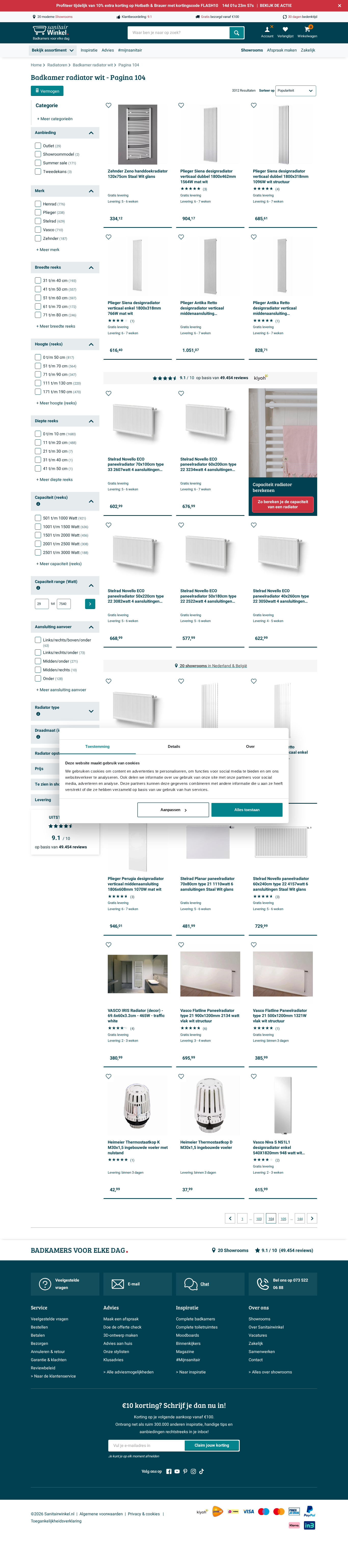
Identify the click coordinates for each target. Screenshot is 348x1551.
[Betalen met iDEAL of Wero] (233, 1511)
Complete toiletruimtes (197, 1327)
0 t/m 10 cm (59, 434)
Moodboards (187, 1335)
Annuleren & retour (48, 1352)
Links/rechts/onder (64, 653)
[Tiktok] (201, 1471)
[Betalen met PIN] (294, 1511)
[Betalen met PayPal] (309, 1511)
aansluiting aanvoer (61, 690)
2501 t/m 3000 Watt (65, 553)
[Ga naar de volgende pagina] (312, 1218)
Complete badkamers (195, 1319)
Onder (53, 679)
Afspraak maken (282, 50)
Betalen (38, 1335)
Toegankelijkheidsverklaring (56, 1521)
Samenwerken (262, 1352)
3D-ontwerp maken (120, 1335)
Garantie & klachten (48, 1360)
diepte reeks (54, 480)
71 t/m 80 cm (59, 315)
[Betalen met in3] (309, 1525)
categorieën (55, 119)
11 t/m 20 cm (59, 443)
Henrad (54, 204)
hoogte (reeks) (56, 403)
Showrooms (252, 50)
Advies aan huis (117, 1344)
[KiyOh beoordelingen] (202, 1511)
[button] (108, 105)
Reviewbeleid (43, 1368)
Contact (256, 1360)
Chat (204, 1284)
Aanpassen (170, 810)
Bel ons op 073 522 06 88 (290, 1284)
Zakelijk (308, 50)
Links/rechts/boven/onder (67, 642)
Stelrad (54, 221)
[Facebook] (169, 1471)
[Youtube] (177, 1471)
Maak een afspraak (121, 1319)
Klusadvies (113, 1360)
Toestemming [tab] (97, 746)
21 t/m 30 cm (58, 451)
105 (283, 1219)
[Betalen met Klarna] (294, 1525)
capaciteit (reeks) (59, 564)
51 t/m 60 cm (59, 298)
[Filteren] (90, 604)
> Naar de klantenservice (53, 1376)
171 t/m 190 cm (62, 392)
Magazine (185, 1352)
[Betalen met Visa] (248, 1511)
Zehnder (55, 238)
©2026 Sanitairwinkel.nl (52, 1514)
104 (271, 1219)
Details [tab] (174, 746)
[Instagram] (193, 1471)
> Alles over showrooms (270, 1372)
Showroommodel (61, 154)
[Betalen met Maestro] (263, 1511)
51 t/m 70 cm (59, 366)
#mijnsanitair (130, 50)
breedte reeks (55, 326)
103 (259, 1219)
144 (300, 1219)
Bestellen (39, 1327)
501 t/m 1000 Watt (64, 518)
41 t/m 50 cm (59, 289)
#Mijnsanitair (188, 1360)
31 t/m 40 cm (59, 281)
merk (47, 250)
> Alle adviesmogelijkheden (128, 1372)
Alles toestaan (247, 810)
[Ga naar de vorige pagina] (230, 1218)
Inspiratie (89, 50)
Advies (108, 50)
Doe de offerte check (122, 1327)
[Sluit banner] (339, 5)
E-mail (134, 1284)
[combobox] (179, 33)
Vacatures (258, 1335)
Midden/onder (60, 661)
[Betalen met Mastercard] (279, 1511)
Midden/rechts (60, 670)
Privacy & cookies (144, 1514)
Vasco (53, 230)
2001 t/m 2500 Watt (65, 544)
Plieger (54, 212)
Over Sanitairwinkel (266, 1327)
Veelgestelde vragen (67, 1284)
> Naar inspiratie (191, 1372)
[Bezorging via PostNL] (217, 1511)
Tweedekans (57, 172)
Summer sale (59, 163)
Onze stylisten (116, 1352)
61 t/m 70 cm (59, 307)
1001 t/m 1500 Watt (65, 527)
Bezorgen (39, 1344)
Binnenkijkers (188, 1344)
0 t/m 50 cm (58, 357)
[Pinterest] (185, 1471)
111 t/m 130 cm (62, 383)
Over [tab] (250, 746)
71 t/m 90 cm (59, 374)
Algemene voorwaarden (101, 1514)
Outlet (52, 146)
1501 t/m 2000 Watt (65, 535)
